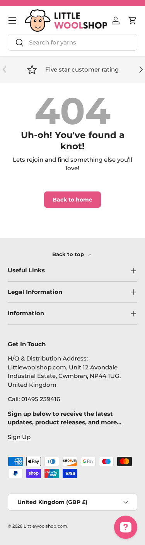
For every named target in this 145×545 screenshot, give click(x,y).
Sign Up (19, 437)
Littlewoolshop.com (45, 526)
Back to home (72, 199)
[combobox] (72, 42)
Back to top (68, 254)
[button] (132, 20)
